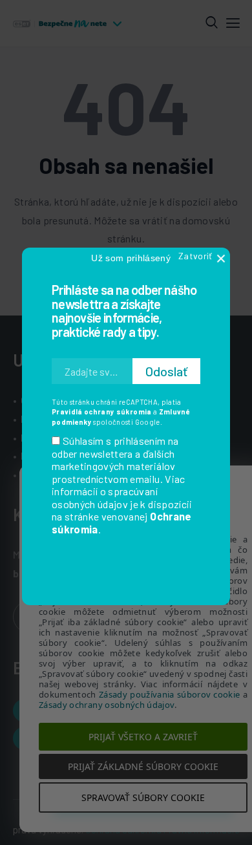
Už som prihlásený (131, 258)
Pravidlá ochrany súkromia (102, 411)
